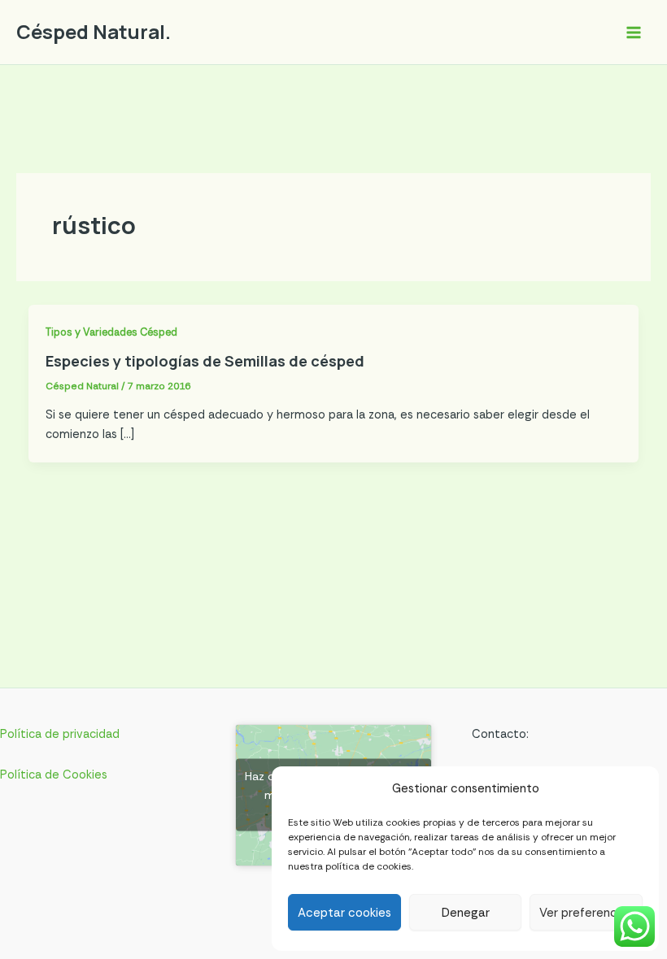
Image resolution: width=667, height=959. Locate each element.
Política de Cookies (53, 775)
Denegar (466, 913)
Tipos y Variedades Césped (111, 332)
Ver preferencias (586, 913)
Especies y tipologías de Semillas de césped (205, 361)
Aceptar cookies (344, 913)
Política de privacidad (60, 734)
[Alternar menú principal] (634, 32)
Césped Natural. (93, 32)
